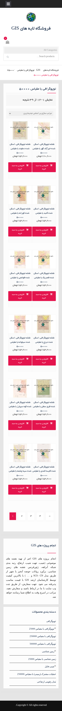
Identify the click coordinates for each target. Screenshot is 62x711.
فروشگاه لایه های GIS (31, 28)
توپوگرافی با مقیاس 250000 (43, 636)
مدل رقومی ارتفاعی (46, 681)
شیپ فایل (49, 666)
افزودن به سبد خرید (42, 167)
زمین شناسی (48, 651)
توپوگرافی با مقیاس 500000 (43, 643)
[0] (7, 42)
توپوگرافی (51, 621)
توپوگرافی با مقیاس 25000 (20, 70)
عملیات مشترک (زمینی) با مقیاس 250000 (36, 674)
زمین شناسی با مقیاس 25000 (42, 659)
